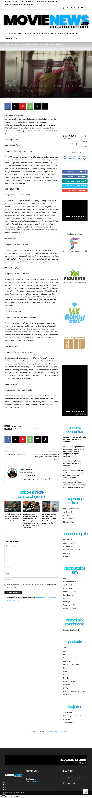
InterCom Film (68, 595)
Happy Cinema (68, 556)
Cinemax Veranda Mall (71, 550)
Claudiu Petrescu (12, 96)
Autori (6, 5)
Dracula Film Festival (71, 630)
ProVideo (66, 598)
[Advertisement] (31, 417)
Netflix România (16, 426)
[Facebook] (60, 7)
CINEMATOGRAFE (15, 5)
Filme (19, 33)
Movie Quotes (68, 522)
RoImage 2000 (68, 602)
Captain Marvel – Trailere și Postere (14, 455)
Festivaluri (8, 39)
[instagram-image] (6, 742)
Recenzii (13, 33)
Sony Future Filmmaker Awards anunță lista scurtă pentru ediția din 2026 (74, 484)
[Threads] (86, 7)
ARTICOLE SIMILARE (31, 492)
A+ (4, 784)
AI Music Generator (70, 437)
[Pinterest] (22, 106)
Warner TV (67, 695)
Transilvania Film (69, 605)
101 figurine (67, 712)
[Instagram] (63, 7)
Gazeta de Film (68, 519)
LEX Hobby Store (69, 719)
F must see (67, 515)
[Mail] (30, 479)
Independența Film (70, 592)
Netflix (65, 688)
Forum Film (67, 588)
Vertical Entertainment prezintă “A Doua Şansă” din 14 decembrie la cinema (46, 456)
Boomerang (67, 654)
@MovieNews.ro (58, 732)
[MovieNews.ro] (46, 20)
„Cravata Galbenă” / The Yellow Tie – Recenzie (74, 439)
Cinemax (66, 661)
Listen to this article (16, 116)
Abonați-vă (82, 190)
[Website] (78, 7)
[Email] (37, 106)
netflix (15, 429)
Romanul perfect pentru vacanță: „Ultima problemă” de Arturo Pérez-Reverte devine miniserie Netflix (50, 518)
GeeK (46, 33)
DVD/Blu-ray (71, 33)
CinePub (66, 578)
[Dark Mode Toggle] (86, 792)
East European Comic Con (73, 716)
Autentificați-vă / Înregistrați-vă (47, 1)
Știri (15, 81)
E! (64, 675)
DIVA (65, 671)
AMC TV (66, 648)
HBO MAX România (70, 681)
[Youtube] (82, 7)
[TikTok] (71, 7)
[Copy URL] (45, 106)
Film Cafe (66, 678)
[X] (74, 7)
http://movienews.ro (26, 473)
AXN (64, 651)
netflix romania (24, 429)
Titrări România (69, 722)
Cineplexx (67, 553)
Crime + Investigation (71, 664)
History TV (67, 685)
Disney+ (66, 668)
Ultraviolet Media (69, 608)
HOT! (6, 33)
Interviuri (61, 33)
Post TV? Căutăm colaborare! (74, 691)
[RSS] (67, 7)
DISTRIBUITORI (28, 5)
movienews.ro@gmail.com (36, 781)
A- (4, 794)
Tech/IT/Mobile (36, 33)
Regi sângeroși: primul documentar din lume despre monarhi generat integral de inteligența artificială (73, 451)
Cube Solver (67, 461)
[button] (85, 34)
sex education (35, 429)
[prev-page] (5, 532)
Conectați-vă (81, 176)
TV (16, 39)
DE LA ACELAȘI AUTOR (31, 497)
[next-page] (9, 532)
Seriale (17, 44)
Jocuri (27, 33)
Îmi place (83, 172)
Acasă (6, 44)
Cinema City (67, 540)
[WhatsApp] (30, 106)
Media (52, 33)
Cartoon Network (69, 658)
